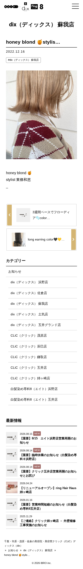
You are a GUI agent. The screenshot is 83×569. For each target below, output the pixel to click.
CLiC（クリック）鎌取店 (29, 357)
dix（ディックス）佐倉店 (29, 293)
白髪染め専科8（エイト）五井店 (34, 399)
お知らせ (14, 271)
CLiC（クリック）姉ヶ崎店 (30, 378)
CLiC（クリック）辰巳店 (29, 346)
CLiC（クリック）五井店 (29, 367)
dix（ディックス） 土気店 (29, 314)
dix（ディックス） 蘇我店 (24, 59)
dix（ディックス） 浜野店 (29, 282)
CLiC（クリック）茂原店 (29, 335)
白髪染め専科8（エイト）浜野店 (34, 389)
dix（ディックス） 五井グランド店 (36, 325)
